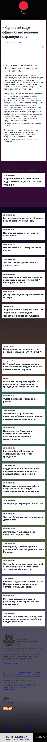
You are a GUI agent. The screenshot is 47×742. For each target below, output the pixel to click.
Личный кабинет (23, 12)
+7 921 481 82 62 (21, 687)
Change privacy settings (10, 663)
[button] (42, 46)
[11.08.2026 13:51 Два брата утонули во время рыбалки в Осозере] (23, 289)
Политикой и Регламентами (12, 660)
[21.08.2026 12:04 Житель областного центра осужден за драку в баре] (23, 512)
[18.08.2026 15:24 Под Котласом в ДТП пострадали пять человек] (23, 243)
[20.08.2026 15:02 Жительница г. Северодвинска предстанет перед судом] (23, 527)
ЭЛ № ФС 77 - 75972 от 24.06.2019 (30, 673)
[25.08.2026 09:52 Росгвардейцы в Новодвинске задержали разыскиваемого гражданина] (23, 446)
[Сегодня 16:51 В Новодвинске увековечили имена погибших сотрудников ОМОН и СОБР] (23, 344)
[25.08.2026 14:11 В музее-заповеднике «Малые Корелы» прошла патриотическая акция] (23, 213)
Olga (19, 42)
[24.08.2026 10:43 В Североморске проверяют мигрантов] (23, 498)
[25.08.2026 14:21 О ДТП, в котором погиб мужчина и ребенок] (23, 394)
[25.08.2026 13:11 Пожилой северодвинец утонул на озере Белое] (23, 228)
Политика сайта (21, 739)
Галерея (6, 726)
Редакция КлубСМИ (9, 689)
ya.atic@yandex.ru (13, 682)
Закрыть (40, 737)
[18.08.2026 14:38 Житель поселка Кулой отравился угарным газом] (23, 257)
